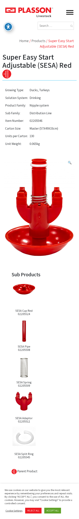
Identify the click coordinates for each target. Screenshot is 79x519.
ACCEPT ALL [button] (52, 510)
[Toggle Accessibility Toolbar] (8, 26)
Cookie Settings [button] (14, 510)
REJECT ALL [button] (33, 510)
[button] (70, 162)
